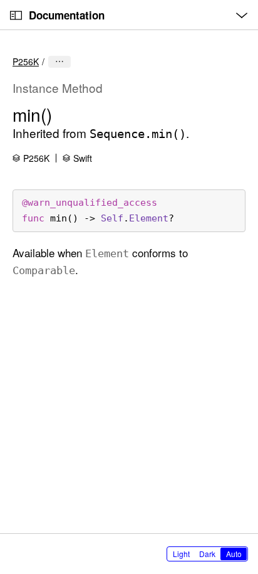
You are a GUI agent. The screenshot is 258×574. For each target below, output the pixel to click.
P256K (26, 61)
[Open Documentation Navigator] (16, 15)
